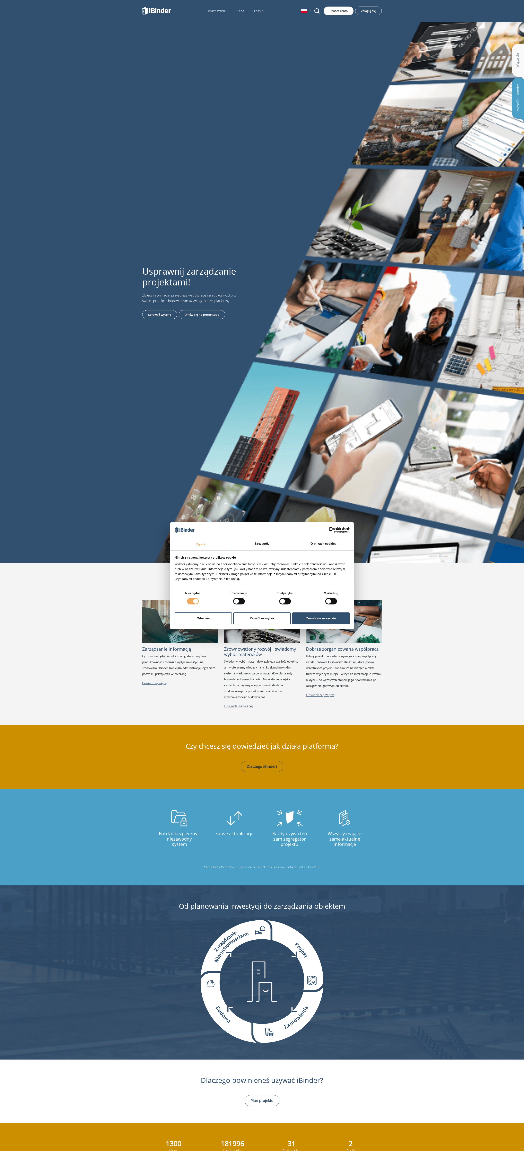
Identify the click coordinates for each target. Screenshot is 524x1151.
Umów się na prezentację (202, 315)
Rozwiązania (217, 11)
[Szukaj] (317, 11)
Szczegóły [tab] (262, 543)
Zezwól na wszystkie (321, 618)
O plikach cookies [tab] (323, 543)
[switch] (239, 601)
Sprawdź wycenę (159, 315)
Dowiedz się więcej (238, 706)
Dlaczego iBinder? (262, 766)
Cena (240, 11)
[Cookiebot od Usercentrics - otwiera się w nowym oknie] (332, 530)
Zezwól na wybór (262, 618)
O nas (256, 11)
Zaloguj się (368, 11)
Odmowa (203, 618)
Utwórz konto (339, 11)
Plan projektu (262, 1100)
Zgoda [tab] (200, 544)
